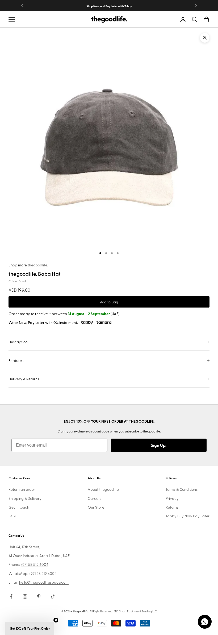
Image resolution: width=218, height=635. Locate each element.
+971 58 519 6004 (34, 564)
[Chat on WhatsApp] (205, 622)
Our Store (96, 507)
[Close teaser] (55, 620)
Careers (94, 498)
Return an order (22, 489)
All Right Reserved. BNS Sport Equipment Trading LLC (123, 611)
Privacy (172, 498)
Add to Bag (109, 302)
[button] (29, 628)
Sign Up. (158, 445)
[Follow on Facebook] (11, 596)
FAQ (12, 515)
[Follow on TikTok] (52, 596)
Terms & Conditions (182, 489)
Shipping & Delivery (25, 498)
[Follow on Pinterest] (38, 596)
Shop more (28, 264)
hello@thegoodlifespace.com (44, 582)
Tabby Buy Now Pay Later (187, 515)
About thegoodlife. (103, 489)
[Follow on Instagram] (25, 596)
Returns (172, 507)
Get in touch (19, 507)
